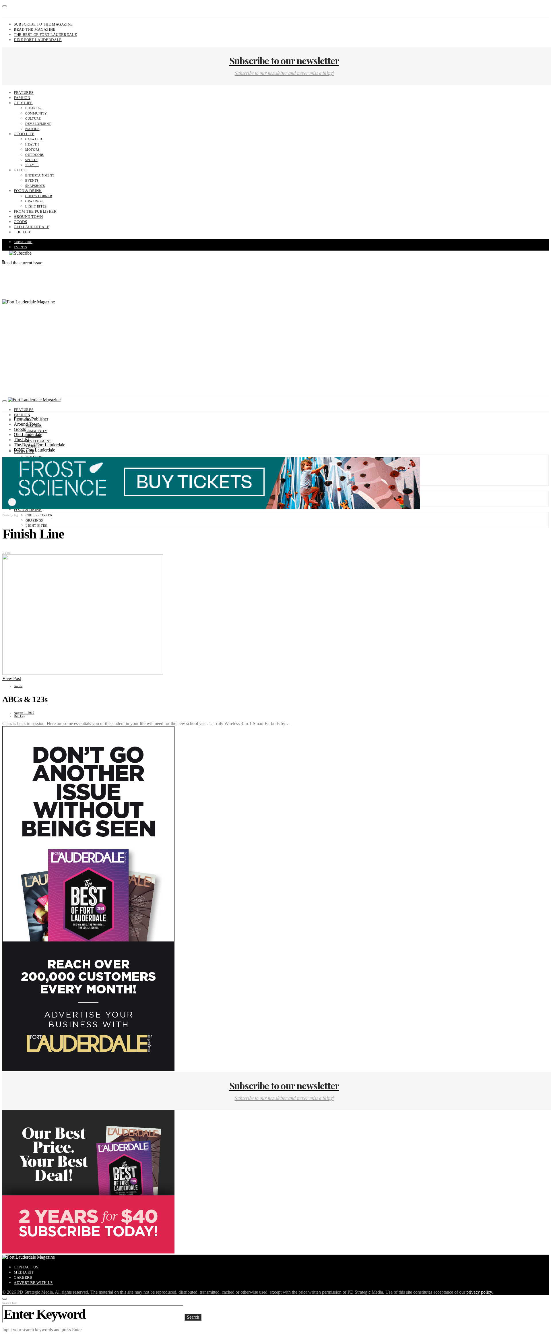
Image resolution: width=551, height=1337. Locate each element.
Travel (32, 165)
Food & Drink (28, 191)
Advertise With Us (33, 1282)
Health (32, 144)
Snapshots (35, 185)
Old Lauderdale (31, 227)
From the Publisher (35, 211)
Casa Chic (34, 139)
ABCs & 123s (24, 699)
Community (36, 113)
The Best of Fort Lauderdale (45, 34)
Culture (33, 118)
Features (24, 92)
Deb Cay (19, 716)
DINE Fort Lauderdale (38, 40)
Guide (20, 170)
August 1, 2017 (24, 712)
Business (33, 108)
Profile (32, 129)
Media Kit (24, 1272)
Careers (23, 1277)
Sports (31, 160)
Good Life (24, 134)
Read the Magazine (34, 29)
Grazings (34, 201)
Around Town (28, 216)
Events (32, 180)
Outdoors (34, 154)
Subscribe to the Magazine (43, 24)
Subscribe (23, 242)
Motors (32, 149)
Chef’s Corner (38, 196)
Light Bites (36, 206)
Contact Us (26, 1267)
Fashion (22, 98)
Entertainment (39, 175)
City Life (23, 103)
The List (22, 232)
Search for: (9, 1303)
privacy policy (479, 1292)
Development (38, 123)
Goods (20, 222)
